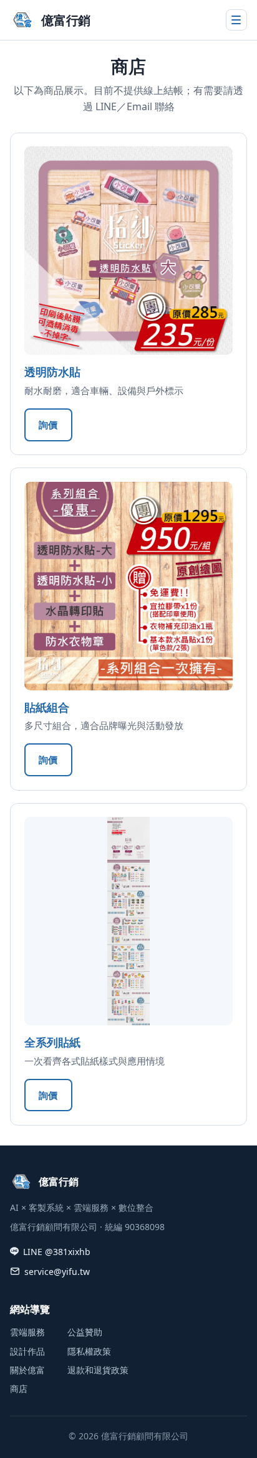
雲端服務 (27, 1332)
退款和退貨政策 (97, 1370)
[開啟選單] (236, 20)
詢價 (48, 424)
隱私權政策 (89, 1351)
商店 (18, 1389)
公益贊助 (84, 1332)
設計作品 (27, 1351)
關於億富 (27, 1370)
